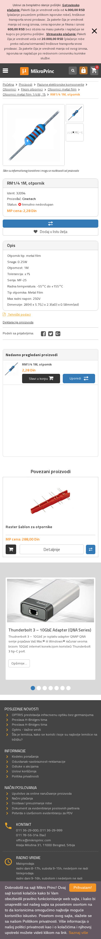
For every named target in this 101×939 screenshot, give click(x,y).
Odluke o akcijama (25, 766)
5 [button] (56, 688)
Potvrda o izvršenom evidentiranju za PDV (42, 813)
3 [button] (45, 688)
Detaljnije (51, 549)
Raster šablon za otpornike (29, 526)
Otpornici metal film (62, 89)
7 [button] (68, 688)
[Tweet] (50, 333)
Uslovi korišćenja (24, 771)
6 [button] (62, 688)
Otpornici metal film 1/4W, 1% (24, 94)
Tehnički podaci (19, 314)
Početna (8, 84)
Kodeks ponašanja (25, 756)
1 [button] (33, 688)
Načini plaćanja (22, 798)
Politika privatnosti (25, 776)
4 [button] (50, 688)
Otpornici (9, 89)
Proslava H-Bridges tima (29, 719)
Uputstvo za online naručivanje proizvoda (42, 793)
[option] (33, 135)
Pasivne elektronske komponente (60, 84)
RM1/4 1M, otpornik (37, 364)
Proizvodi (25, 84)
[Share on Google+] (57, 333)
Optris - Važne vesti (26, 729)
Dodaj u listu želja (51, 231)
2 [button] (39, 688)
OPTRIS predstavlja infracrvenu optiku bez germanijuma (52, 714)
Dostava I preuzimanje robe (32, 803)
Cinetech (29, 198)
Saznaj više (78, 932)
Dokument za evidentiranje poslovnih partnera (45, 808)
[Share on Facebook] (43, 333)
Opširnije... (19, 663)
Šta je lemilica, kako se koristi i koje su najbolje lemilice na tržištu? (54, 737)
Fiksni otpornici (32, 89)
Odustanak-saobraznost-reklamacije (38, 761)
